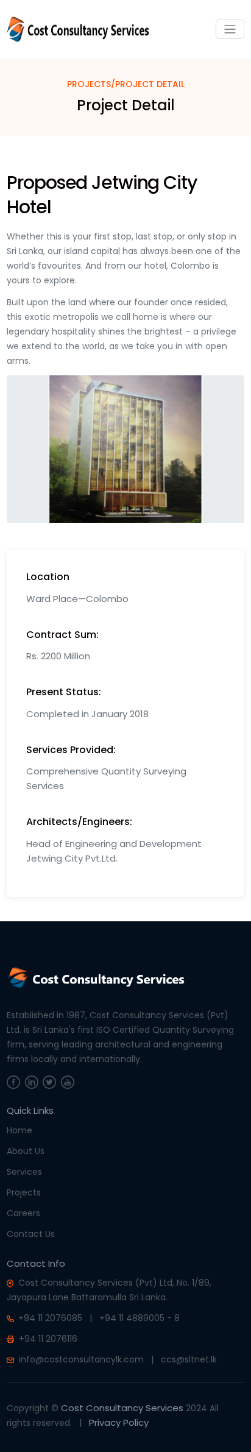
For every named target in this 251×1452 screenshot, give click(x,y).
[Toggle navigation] (230, 29)
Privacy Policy (119, 1422)
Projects (24, 1192)
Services (24, 1172)
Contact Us (31, 1234)
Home (19, 1130)
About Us (25, 1151)
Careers (23, 1213)
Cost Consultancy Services (122, 1407)
